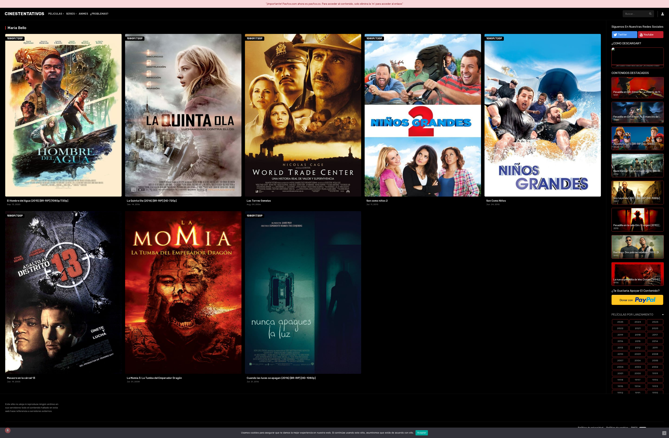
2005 (655, 360)
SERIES (70, 13)
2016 (620, 341)
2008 (655, 354)
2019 (620, 334)
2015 (637, 341)
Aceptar (421, 432)
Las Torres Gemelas (259, 200)
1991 (637, 392)
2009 (638, 354)
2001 (620, 373)
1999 (655, 373)
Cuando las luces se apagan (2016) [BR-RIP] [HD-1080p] (281, 378)
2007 (620, 360)
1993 (655, 386)
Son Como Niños (496, 200)
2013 (620, 347)
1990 (655, 392)
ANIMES (83, 13)
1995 (620, 386)
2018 (638, 334)
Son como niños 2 (377, 200)
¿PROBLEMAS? (99, 13)
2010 (620, 354)
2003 (638, 367)
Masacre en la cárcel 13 (21, 378)
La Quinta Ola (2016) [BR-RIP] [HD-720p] (152, 200)
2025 (620, 322)
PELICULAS (55, 13)
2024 (638, 322)
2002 (655, 367)
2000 (638, 373)
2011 (655, 347)
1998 (620, 380)
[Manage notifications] (7, 430)
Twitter (622, 34)
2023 (655, 322)
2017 (655, 334)
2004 (620, 367)
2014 (655, 341)
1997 (637, 380)
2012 (638, 347)
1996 (655, 380)
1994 (638, 386)
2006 (638, 360)
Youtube (648, 34)
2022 (620, 328)
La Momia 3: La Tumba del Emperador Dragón (154, 378)
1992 (620, 392)
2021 (638, 328)
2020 (655, 328)
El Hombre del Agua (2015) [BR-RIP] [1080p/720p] (37, 200)
